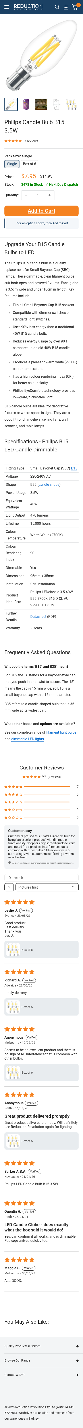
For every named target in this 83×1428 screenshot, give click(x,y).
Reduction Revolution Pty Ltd (35, 1407)
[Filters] (9, 887)
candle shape (49, 484)
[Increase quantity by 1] (49, 195)
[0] (75, 7)
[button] (41, 787)
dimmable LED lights (27, 739)
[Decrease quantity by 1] (26, 195)
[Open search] (57, 7)
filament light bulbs (61, 732)
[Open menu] (6, 7)
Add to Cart (41, 211)
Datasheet (38, 617)
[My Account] (66, 7)
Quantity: (11, 195)
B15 (74, 468)
